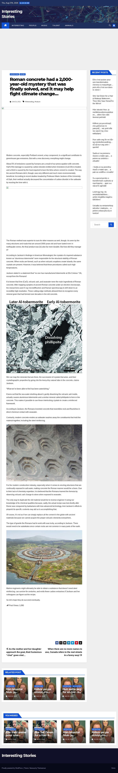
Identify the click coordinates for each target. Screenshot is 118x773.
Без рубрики (77, 686)
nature (22, 74)
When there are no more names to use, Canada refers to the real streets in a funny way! (63, 652)
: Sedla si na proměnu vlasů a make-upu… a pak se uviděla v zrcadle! (103, 169)
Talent (56, 25)
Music (44, 25)
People (32, 25)
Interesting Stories (19, 755)
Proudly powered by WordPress (12, 768)
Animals (69, 25)
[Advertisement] (59, 46)
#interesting (29, 102)
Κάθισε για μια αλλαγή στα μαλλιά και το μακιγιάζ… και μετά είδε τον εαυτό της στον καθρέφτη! (102, 128)
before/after (10, 729)
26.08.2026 (12, 739)
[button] (110, 25)
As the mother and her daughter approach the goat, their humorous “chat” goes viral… (24, 652)
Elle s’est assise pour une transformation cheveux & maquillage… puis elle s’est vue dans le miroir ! (103, 85)
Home (113, 768)
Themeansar (41, 768)
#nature (37, 102)
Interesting (18, 25)
